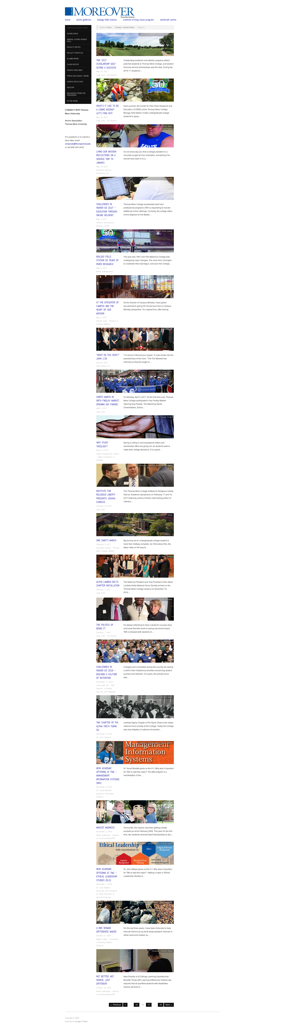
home (67, 19)
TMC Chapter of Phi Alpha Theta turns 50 (107, 726)
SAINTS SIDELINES (74, 70)
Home (109, 27)
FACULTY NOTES (73, 47)
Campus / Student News (124, 27)
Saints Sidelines (165, 599)
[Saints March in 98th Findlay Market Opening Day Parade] (135, 382)
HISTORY (70, 87)
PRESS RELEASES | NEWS (78, 76)
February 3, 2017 (103, 544)
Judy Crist (100, 411)
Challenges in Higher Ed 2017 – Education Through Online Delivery (106, 209)
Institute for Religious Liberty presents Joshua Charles (105, 496)
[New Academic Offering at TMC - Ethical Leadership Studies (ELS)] (135, 854)
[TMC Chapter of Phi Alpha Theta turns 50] (135, 707)
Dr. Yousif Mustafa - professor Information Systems (105, 793)
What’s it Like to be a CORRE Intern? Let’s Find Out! (107, 109)
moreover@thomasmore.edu (78, 143)
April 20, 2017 (102, 362)
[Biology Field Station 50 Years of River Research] (135, 241)
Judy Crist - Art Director (106, 75)
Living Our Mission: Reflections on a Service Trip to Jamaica (106, 157)
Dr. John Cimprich (103, 737)
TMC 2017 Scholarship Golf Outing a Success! (106, 63)
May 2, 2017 (101, 317)
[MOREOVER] (100, 12)
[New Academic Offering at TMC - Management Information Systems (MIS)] (135, 753)
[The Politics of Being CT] (135, 609)
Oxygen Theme (81, 1021)
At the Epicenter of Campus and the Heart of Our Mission (107, 308)
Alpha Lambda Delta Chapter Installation (107, 583)
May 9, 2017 (101, 219)
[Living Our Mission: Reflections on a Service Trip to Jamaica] (135, 136)
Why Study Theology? (102, 444)
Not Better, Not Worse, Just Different (105, 980)
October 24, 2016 (103, 987)
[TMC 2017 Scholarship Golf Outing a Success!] (135, 45)
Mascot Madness (105, 827)
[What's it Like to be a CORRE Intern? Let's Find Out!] (135, 91)
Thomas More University (76, 124)
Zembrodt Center (168, 19)
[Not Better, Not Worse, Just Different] (135, 961)
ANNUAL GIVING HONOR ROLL (77, 40)
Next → (169, 1004)
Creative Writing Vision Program (138, 19)
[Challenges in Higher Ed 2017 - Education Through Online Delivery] (135, 189)
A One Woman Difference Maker (106, 929)
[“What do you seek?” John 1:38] (135, 340)
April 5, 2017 (101, 408)
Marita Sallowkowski (104, 271)
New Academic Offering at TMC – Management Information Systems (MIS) (107, 776)
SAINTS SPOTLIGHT (75, 82)
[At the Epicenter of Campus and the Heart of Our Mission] (135, 287)
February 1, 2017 (103, 589)
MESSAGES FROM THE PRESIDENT (76, 94)
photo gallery (167, 34)
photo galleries (84, 19)
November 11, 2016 (104, 681)
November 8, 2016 (104, 733)
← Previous (116, 1004)
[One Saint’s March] (135, 525)
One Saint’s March (106, 540)
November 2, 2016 (104, 831)
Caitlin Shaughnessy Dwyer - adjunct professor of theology (107, 456)
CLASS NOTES (73, 64)
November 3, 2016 (104, 786)
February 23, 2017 (104, 506)
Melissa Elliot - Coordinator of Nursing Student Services (107, 942)
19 (160, 1004)
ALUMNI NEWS (73, 58)
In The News (72, 101)
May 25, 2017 (102, 71)
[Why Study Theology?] (135, 427)
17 (149, 1004)
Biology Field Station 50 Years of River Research (107, 260)
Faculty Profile (166, 417)
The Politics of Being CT (104, 626)
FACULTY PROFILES (75, 53)
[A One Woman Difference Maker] (135, 913)
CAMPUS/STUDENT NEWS (77, 28)
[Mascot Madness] (135, 812)
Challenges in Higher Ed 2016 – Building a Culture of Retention (106, 672)
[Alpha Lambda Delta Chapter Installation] (135, 566)
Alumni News (145, 178)
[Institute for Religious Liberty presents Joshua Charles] (135, 476)
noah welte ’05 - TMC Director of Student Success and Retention (106, 688)
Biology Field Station (107, 19)
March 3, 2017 (102, 450)
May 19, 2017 (102, 117)
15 (136, 1004)
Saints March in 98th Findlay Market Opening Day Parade (107, 400)
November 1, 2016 (104, 884)
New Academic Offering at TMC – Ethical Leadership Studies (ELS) (106, 874)
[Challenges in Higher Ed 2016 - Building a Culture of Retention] (135, 651)
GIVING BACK (72, 33)
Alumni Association (73, 120)
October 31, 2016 (103, 935)
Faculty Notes (153, 417)
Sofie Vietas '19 (102, 366)
